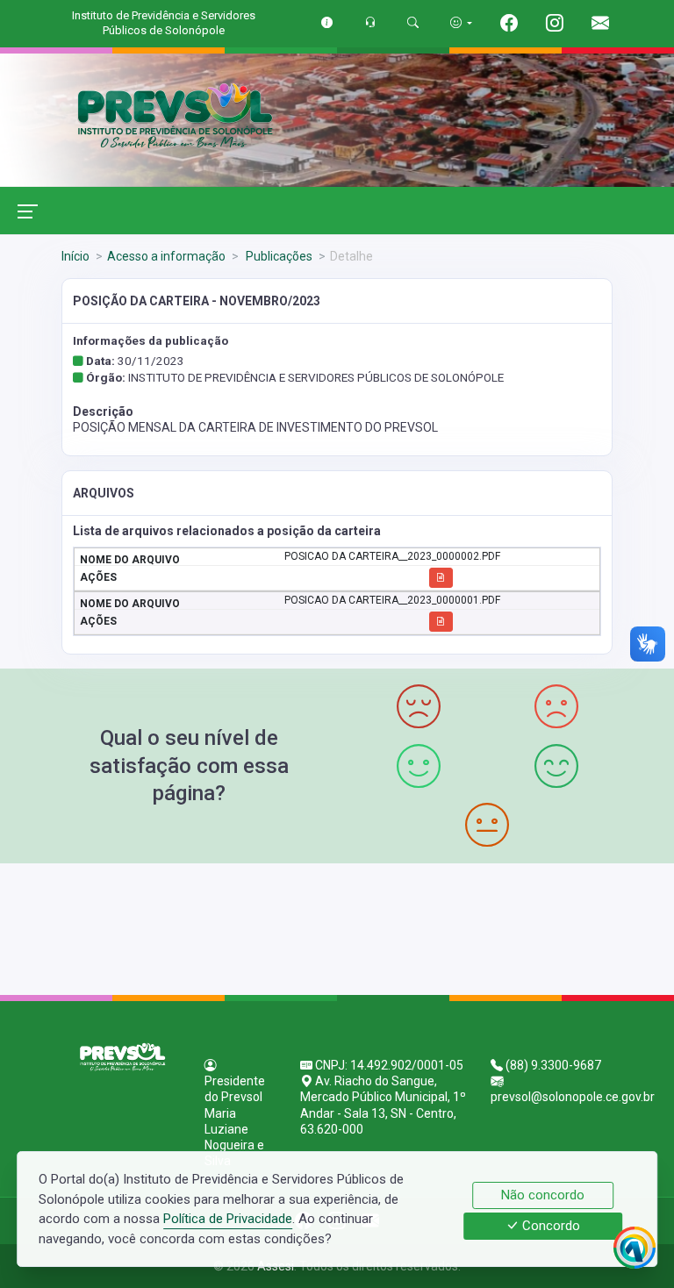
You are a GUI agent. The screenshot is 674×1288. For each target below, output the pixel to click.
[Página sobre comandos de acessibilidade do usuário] (461, 22)
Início (75, 256)
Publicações (277, 256)
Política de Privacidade (227, 1219)
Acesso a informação (166, 256)
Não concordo (542, 1195)
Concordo (549, 1226)
